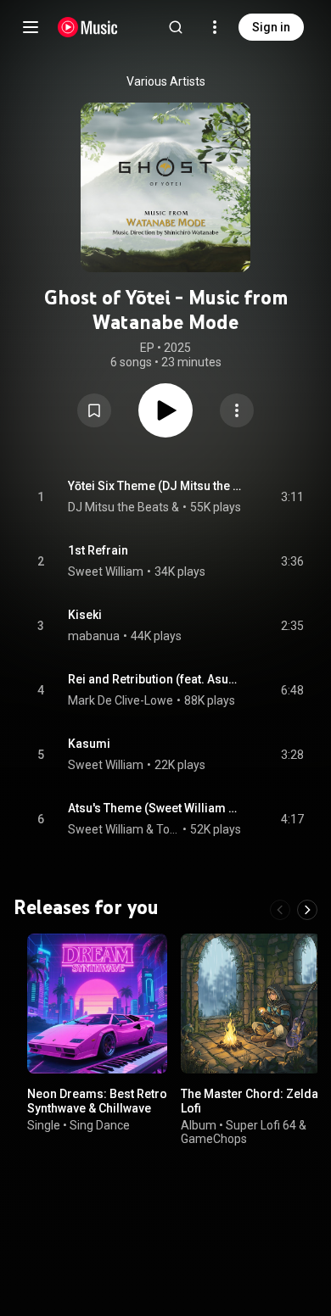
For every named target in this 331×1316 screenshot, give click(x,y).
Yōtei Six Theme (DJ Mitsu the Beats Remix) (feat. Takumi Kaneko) (155, 486)
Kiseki (85, 615)
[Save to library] (94, 410)
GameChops (214, 1139)
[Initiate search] (175, 27)
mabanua (94, 636)
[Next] (307, 909)
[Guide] (30, 27)
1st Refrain (98, 550)
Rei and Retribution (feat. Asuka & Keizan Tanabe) (155, 679)
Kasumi (89, 743)
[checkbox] (292, 497)
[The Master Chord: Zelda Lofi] (251, 1003)
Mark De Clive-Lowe (120, 700)
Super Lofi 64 (261, 1124)
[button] (94, 410)
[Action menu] (237, 410)
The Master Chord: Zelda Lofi (249, 1101)
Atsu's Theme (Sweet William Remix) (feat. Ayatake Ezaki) (155, 808)
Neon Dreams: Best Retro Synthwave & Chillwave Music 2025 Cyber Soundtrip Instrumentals (97, 1115)
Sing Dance (100, 1124)
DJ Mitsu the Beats (118, 507)
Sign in (271, 27)
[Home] (88, 27)
